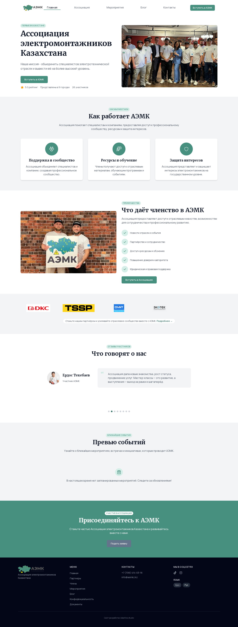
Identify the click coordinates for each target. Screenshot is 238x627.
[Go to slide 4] (117, 411)
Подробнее (165, 320)
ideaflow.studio (127, 617)
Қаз (177, 585)
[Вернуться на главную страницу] (41, 569)
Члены (73, 583)
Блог (144, 7)
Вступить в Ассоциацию (139, 279)
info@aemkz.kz (130, 577)
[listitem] (175, 572)
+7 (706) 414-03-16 (132, 572)
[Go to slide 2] (112, 411)
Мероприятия (115, 7)
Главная (52, 7)
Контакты (169, 7)
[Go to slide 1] (109, 411)
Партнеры (75, 578)
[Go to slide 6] (123, 411)
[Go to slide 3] (114, 411)
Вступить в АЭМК (202, 7)
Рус (186, 585)
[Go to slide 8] (129, 411)
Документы (76, 604)
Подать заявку (119, 543)
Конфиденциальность (82, 599)
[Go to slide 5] (120, 411)
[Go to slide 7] (126, 411)
